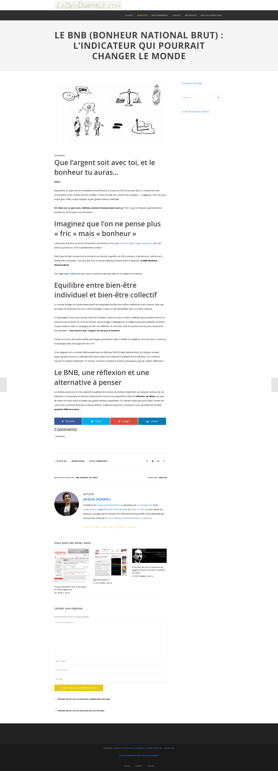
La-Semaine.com (144, 505)
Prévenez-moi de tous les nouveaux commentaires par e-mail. (84, 699)
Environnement (160, 15)
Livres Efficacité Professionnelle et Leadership (129, 518)
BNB (77, 478)
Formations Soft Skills (191, 83)
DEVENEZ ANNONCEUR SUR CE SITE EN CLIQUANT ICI (139, 755)
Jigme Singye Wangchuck (141, 243)
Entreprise (190, 15)
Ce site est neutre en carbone (195, 111)
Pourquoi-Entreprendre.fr (108, 505)
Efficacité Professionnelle (116, 509)
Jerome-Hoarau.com (154, 748)
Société (177, 15)
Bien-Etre (142, 15)
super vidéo (70, 273)
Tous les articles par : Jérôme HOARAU (109, 527)
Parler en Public (138, 509)
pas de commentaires (98, 461)
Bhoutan (124, 243)
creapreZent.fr (90, 509)
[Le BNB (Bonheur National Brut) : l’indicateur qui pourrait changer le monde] (147, 461)
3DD (92, 343)
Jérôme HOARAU (97, 499)
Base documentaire (211, 15)
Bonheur (84, 478)
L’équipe (150, 766)
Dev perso (93, 478)
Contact (139, 766)
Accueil (129, 15)
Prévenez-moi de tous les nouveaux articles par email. (81, 711)
